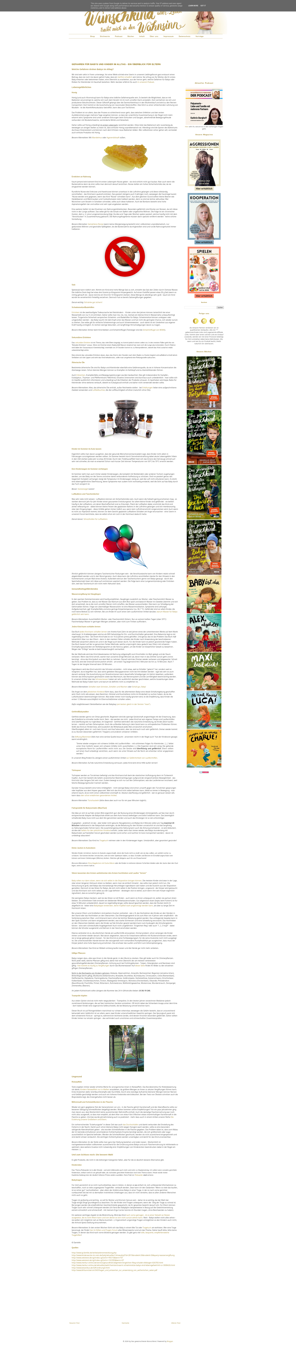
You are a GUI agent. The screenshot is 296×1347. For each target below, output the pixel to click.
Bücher (131, 36)
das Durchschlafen (130, 1124)
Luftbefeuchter (98, 390)
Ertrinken (76, 312)
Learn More (193, 6)
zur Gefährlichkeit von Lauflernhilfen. (142, 758)
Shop (92, 36)
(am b (119, 704)
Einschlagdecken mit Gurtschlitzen (101, 863)
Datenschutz (184, 36)
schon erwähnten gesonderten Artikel (99, 795)
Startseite (125, 1323)
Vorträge (200, 36)
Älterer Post (175, 1323)
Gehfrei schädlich (125, 77)
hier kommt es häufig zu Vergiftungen (93, 965)
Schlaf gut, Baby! (139, 687)
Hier (186, 126)
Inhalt (142, 36)
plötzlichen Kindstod (96, 692)
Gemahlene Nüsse (95, 224)
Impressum (168, 36)
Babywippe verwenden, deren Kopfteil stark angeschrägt (123, 905)
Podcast (118, 36)
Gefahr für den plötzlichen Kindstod (96, 830)
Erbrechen (80, 375)
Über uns (154, 36)
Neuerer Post (74, 1323)
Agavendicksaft (113, 137)
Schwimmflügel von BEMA (154, 330)
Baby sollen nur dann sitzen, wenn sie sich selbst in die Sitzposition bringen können (107, 880)
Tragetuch (104, 840)
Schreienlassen (102, 679)
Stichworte (105, 36)
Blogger (170, 1341)
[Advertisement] (125, 51)
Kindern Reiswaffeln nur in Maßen (94, 1089)
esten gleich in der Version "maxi (135, 704)
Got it (203, 6)
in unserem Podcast (145, 82)
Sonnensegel (83, 489)
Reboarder (139, 1175)
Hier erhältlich (204, 188)
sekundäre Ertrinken (83, 343)
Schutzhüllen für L (95, 519)
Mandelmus (97, 137)
